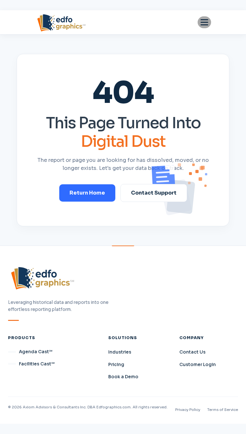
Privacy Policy (187, 409)
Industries (119, 352)
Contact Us (192, 352)
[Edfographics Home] (61, 22)
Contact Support (153, 192)
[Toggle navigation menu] (204, 22)
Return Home (87, 192)
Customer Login (197, 364)
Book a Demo (123, 377)
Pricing (116, 364)
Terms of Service (222, 409)
